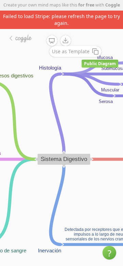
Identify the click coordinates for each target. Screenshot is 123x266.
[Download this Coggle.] (65, 40)
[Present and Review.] (51, 40)
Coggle (112, 5)
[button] (109, 253)
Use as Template (71, 51)
